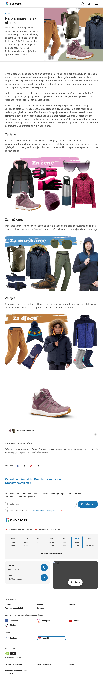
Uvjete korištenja (38, 510)
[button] (22, 431)
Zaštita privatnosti (44, 664)
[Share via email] (37, 466)
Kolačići (72, 664)
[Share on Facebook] (18, 466)
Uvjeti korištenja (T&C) (14, 664)
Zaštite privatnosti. (53, 510)
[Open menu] (96, 3)
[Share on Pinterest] (31, 466)
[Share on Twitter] (24, 466)
